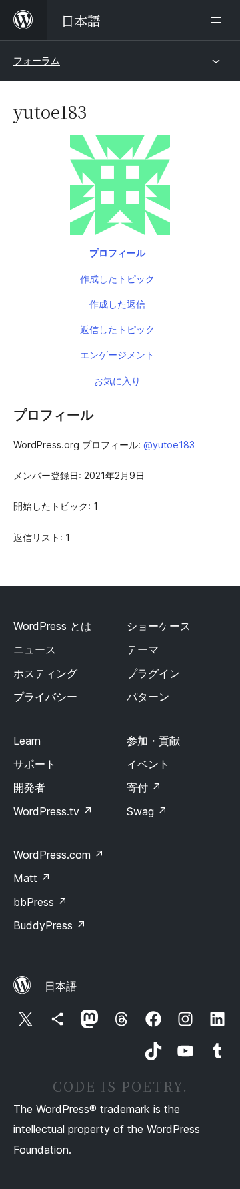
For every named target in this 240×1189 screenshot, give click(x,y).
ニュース (34, 649)
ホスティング (45, 673)
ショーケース (159, 626)
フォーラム (36, 60)
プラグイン (153, 673)
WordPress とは (52, 626)
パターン (148, 696)
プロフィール (117, 252)
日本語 (61, 986)
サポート (34, 764)
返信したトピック (117, 329)
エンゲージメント (117, 354)
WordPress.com (58, 854)
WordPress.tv (53, 811)
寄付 (144, 787)
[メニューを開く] (218, 20)
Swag (147, 811)
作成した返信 (117, 304)
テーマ (143, 649)
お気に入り (117, 380)
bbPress (40, 902)
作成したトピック (117, 278)
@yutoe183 (169, 444)
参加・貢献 (153, 740)
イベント (148, 764)
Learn (27, 740)
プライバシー (45, 696)
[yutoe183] (120, 187)
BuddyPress (49, 925)
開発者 (29, 787)
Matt (32, 878)
